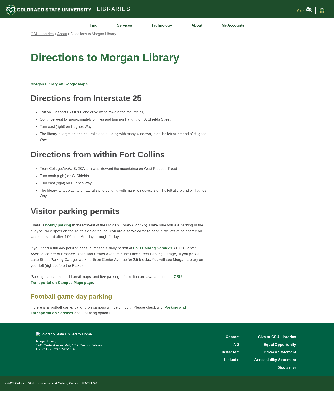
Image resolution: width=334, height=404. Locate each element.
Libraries (114, 9)
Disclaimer (286, 367)
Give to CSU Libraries (277, 337)
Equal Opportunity (280, 345)
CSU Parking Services (152, 248)
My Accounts (233, 25)
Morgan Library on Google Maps (59, 84)
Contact (233, 337)
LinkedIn (232, 360)
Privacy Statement (280, 352)
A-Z (236, 345)
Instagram (230, 352)
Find (93, 25)
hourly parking (58, 225)
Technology (162, 25)
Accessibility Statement (275, 360)
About (197, 25)
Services (124, 25)
